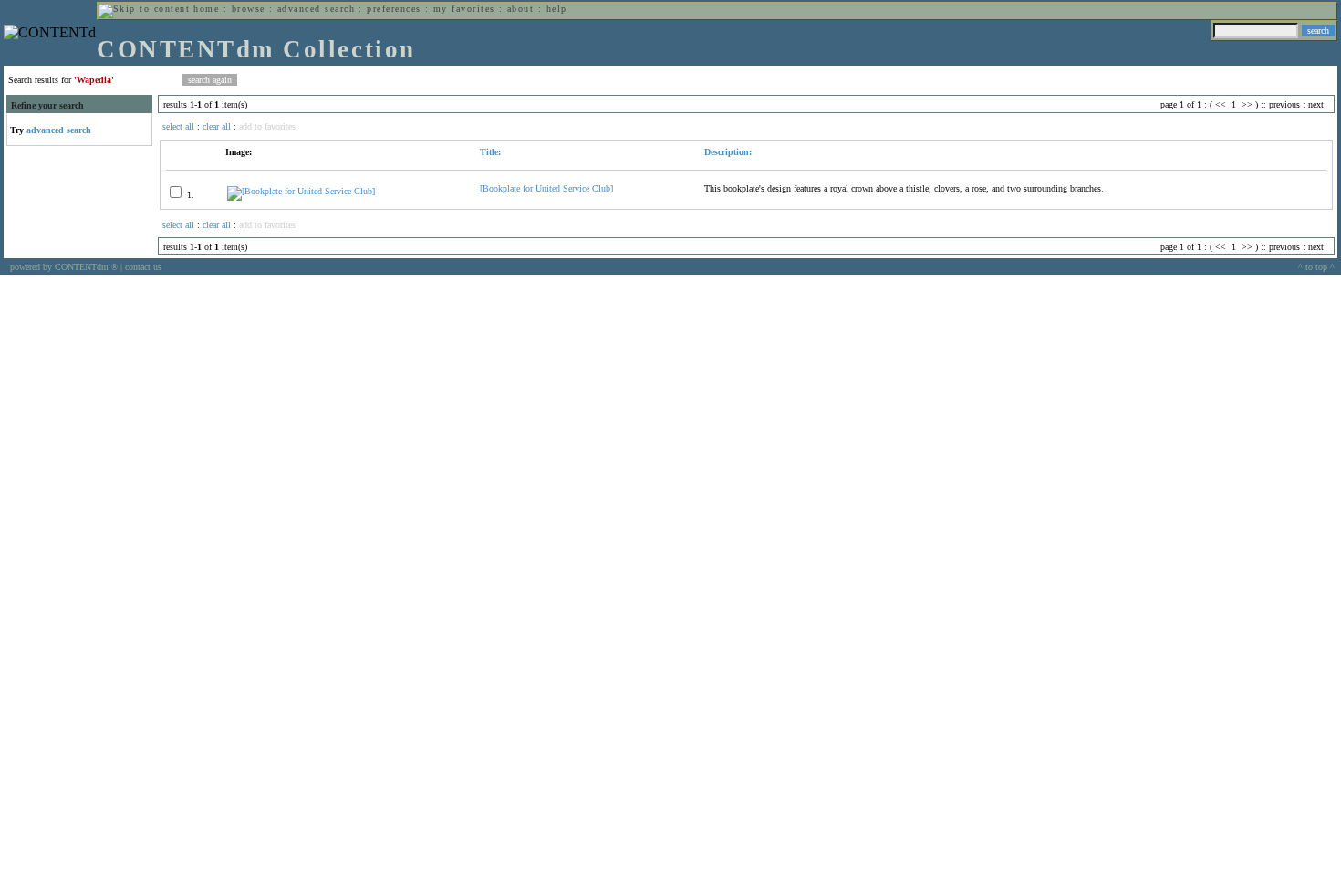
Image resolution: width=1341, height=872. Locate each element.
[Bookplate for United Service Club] (546, 188)
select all (178, 126)
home (206, 9)
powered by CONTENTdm (64, 267)
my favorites (464, 9)
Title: (490, 152)
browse (248, 9)
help (556, 9)
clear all (217, 126)
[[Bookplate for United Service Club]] (301, 191)
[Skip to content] (144, 9)
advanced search (316, 9)
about (520, 9)
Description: (728, 152)
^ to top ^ (1316, 267)
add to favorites (267, 126)
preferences (394, 9)
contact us (143, 267)
